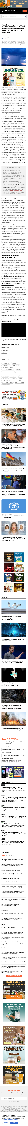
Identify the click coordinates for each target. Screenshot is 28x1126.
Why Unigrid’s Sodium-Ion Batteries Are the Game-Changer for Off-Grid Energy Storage (12, 860)
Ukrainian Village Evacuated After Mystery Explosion (12, 896)
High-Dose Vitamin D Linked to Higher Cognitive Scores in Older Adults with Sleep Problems (13, 900)
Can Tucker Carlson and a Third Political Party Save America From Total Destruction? (13, 817)
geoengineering (7, 43)
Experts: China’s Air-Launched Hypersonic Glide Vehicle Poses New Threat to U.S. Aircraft (13, 962)
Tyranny (19, 380)
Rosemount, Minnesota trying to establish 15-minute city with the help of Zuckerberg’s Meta (13, 662)
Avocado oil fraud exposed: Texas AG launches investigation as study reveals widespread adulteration (13, 887)
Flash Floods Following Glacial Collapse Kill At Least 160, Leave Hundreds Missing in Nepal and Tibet (12, 882)
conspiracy (7, 42)
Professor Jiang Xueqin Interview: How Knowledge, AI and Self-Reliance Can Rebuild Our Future (13, 834)
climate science (21, 41)
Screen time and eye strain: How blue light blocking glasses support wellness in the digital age (12, 914)
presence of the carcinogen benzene (10, 276)
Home (2, 22)
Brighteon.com (4, 350)
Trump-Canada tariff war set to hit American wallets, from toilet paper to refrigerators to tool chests (12, 892)
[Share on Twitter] (7, 38)
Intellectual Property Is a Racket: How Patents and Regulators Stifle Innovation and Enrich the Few (12, 933)
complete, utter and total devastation (17, 160)
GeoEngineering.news (6, 315)
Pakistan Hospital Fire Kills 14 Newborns (10, 878)
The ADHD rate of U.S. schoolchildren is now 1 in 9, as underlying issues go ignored (13, 425)
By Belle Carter (4, 35)
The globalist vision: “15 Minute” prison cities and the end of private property (13, 684)
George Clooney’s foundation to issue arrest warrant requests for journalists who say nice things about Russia (13, 447)
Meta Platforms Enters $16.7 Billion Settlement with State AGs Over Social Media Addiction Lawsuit (13, 928)
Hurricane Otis (5, 376)
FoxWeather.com (5, 347)
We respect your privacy (14, 1101)
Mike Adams (11, 44)
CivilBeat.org (4, 353)
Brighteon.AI (7, 187)
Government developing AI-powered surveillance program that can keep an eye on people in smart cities (13, 618)
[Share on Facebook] (5, 38)
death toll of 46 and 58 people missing (10, 91)
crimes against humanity (13, 42)
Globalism (12, 43)
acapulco (11, 41)
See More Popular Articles (14, 975)
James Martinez (6, 44)
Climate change (8, 22)
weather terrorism (19, 382)
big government (15, 41)
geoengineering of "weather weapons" (10, 112)
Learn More (6, 1122)
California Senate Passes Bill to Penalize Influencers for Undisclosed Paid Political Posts (13, 967)
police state (16, 44)
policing (19, 44)
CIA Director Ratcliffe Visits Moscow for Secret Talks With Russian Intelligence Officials (12, 874)
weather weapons (6, 384)
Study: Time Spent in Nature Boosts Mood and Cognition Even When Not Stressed (11, 905)
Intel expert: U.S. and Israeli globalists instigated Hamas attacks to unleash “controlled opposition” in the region (11, 707)
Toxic (14, 380)
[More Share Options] (9, 38)
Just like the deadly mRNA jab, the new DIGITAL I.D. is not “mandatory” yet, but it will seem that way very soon (13, 539)
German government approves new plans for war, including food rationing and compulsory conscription (13, 470)
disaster (2, 43)
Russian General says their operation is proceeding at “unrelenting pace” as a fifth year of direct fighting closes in (12, 943)
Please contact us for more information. (9, 762)
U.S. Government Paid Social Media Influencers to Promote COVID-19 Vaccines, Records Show (12, 865)
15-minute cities (6, 41)
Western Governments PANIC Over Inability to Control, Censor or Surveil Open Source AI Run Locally (13, 809)
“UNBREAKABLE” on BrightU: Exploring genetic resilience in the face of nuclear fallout (11, 919)
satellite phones (6, 380)
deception (19, 42)
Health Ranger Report (17, 43)
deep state (23, 42)
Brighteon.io (16, 184)
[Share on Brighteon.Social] (2, 38)
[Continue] (25, 1098)
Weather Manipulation (7, 382)
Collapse (3, 42)
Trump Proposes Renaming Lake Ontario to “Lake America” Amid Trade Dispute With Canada (12, 869)
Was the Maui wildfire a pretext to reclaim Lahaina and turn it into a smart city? (12, 729)
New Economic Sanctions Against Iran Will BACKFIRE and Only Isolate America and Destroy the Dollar (12, 843)
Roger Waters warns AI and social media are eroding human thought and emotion (12, 948)
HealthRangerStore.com (15, 190)
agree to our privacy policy (11, 1119)
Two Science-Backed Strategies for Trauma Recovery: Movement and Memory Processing (13, 953)
